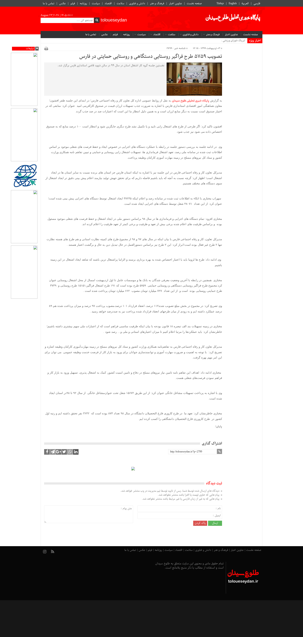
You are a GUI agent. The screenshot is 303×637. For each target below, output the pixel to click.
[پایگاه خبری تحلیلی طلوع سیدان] (232, 19)
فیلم (73, 4)
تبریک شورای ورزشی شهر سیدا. (228, 41)
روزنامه (83, 4)
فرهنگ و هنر (157, 4)
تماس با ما (48, 4)
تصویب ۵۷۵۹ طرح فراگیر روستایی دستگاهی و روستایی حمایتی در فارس (150, 56)
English (233, 4)
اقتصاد (108, 4)
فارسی (257, 4)
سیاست (96, 4)
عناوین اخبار (175, 4)
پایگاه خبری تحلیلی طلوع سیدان (190, 101)
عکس (62, 4)
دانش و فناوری (137, 4)
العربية (245, 4)
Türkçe (220, 4)
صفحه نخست (194, 4)
